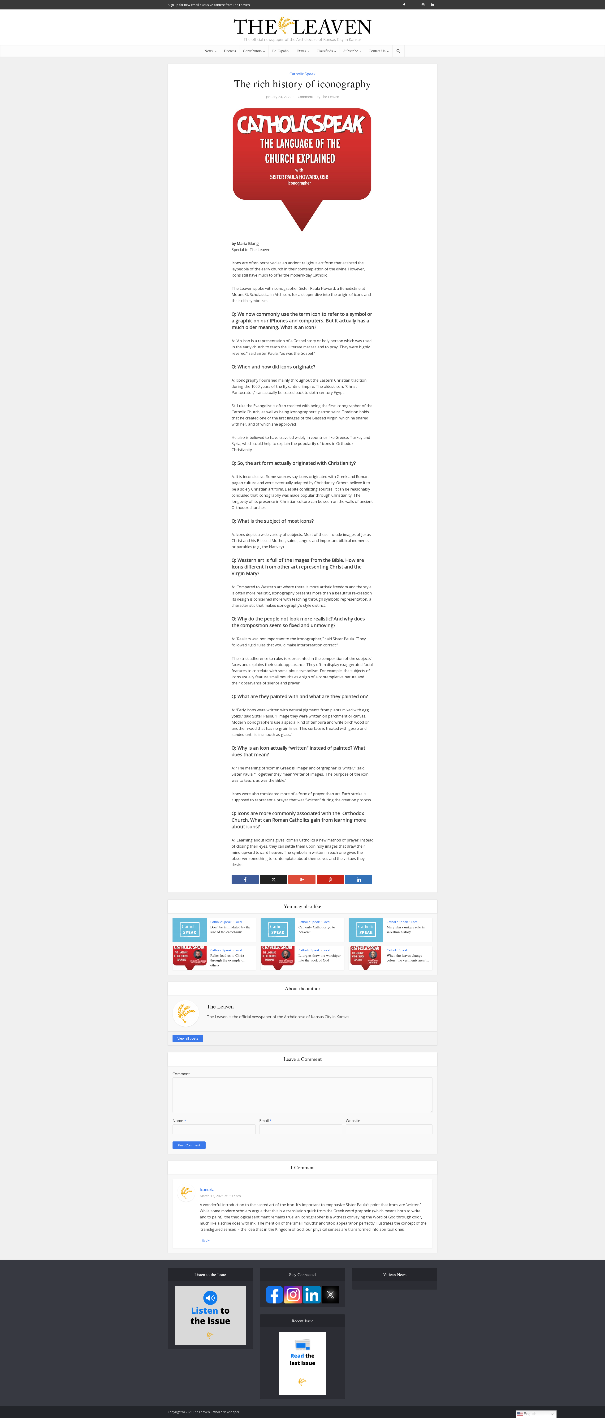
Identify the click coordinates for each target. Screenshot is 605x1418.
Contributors (252, 50)
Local (238, 922)
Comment (181, 1073)
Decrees (230, 50)
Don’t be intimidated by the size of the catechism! (230, 929)
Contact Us (377, 50)
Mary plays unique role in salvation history (406, 929)
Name (179, 1120)
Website (353, 1120)
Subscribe (350, 50)
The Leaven (330, 97)
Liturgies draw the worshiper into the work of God (319, 957)
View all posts (187, 1038)
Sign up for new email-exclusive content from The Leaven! (209, 5)
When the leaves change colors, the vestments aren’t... (408, 957)
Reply (206, 1241)
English (529, 1414)
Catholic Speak (302, 74)
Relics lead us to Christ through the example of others (227, 960)
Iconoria (207, 1189)
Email (265, 1120)
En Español (281, 50)
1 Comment (304, 97)
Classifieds (325, 50)
